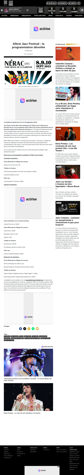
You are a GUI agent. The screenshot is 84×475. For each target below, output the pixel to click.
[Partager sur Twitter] (24, 329)
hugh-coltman (27, 336)
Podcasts (59, 15)
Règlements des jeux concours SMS (74, 459)
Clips (18, 449)
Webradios (14, 15)
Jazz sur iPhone (61, 449)
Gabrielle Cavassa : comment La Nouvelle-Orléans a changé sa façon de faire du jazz (66, 67)
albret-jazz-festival (9, 340)
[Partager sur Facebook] (20, 329)
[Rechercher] (79, 3)
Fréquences (26, 15)
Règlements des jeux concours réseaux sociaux (74, 453)
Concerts (20, 451)
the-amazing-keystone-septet (32, 338)
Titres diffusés (40, 15)
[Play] (2, 10)
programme (7, 338)
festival (21, 336)
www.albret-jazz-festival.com (34, 280)
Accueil (4, 15)
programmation (43, 336)
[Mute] (27, 10)
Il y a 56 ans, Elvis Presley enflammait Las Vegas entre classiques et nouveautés (68, 107)
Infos (51, 15)
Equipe (6, 451)
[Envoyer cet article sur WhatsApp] (33, 329)
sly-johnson (7, 336)
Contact (6, 449)
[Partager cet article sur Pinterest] (28, 329)
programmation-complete (17, 338)
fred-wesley (35, 336)
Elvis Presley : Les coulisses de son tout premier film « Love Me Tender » (66, 147)
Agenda (69, 15)
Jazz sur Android (61, 451)
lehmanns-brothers (45, 338)
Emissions (7, 453)
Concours (79, 15)
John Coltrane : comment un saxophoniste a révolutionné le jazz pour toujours (67, 221)
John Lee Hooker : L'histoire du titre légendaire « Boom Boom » (67, 185)
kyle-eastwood (14, 336)
